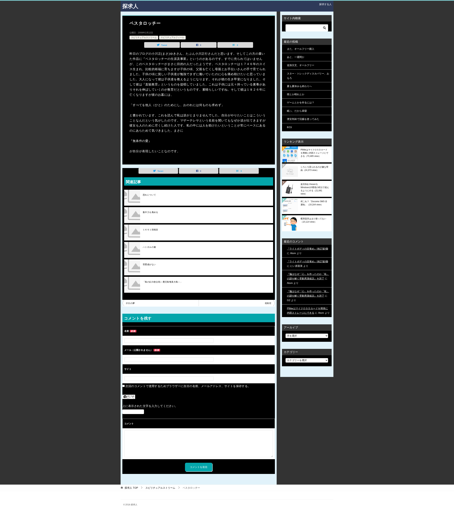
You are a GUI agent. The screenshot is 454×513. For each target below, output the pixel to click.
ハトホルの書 (149, 247)
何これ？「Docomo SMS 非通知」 (314, 203)
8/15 (289, 127)
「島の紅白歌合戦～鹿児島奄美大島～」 (162, 282)
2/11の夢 (130, 303)
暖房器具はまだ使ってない (313, 220)
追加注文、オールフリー (300, 65)
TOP (131, 487)
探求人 (130, 6)
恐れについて (149, 195)
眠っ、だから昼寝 (297, 110)
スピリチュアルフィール (172, 37)
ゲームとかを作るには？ (300, 102)
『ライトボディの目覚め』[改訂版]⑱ (307, 248)
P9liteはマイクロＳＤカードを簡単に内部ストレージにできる (314, 152)
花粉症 (268, 303)
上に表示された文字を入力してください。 (150, 405)
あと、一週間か (295, 57)
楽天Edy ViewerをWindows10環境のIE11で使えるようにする (315, 189)
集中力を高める (150, 212)
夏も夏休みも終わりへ (299, 86)
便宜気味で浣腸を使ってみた (303, 119)
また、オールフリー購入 (300, 48)
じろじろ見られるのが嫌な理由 (314, 168)
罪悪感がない (149, 264)
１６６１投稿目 (150, 229)
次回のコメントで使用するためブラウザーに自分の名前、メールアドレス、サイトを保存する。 (187, 386)
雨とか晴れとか (295, 94)
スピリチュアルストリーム (144, 37)
